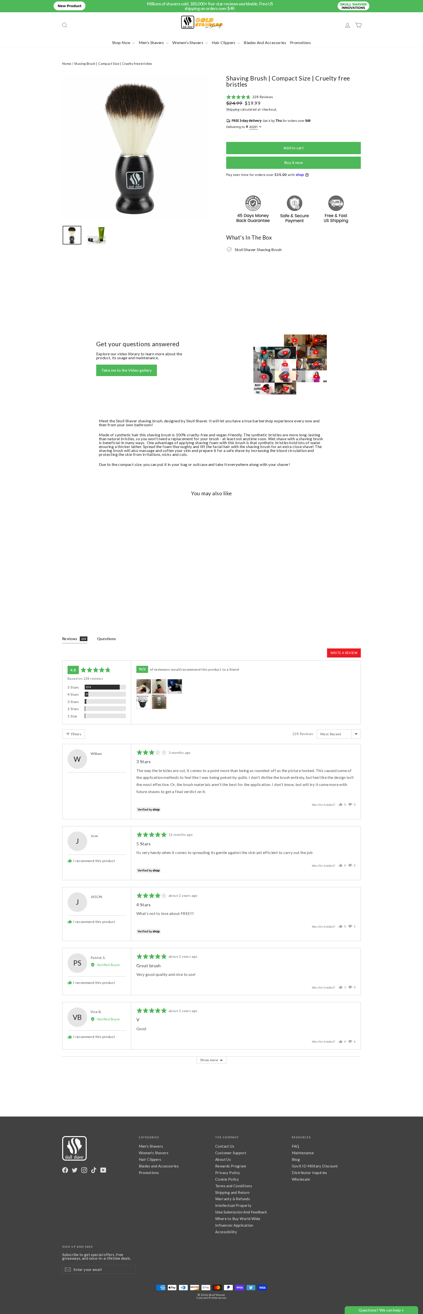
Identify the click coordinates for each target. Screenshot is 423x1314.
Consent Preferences (211, 1298)
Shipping (232, 109)
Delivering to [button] (242, 127)
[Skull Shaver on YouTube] (103, 1170)
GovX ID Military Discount (315, 1166)
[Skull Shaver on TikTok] (94, 1170)
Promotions (300, 42)
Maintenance (303, 1153)
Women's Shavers (188, 42)
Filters (75, 734)
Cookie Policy (227, 1179)
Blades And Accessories (265, 42)
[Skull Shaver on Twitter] (75, 1170)
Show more (209, 1060)
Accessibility (226, 1232)
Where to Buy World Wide (237, 1218)
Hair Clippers (224, 42)
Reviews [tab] (74, 638)
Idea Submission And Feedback (241, 1212)
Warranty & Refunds (232, 1199)
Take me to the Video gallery (126, 370)
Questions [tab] (106, 638)
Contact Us (224, 1146)
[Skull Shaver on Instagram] (84, 1170)
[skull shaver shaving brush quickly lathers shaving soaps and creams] (96, 235)
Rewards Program (230, 1166)
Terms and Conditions (233, 1186)
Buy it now (293, 162)
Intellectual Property (233, 1205)
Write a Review (343, 653)
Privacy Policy (227, 1172)
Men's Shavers (152, 42)
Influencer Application (234, 1225)
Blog (296, 1159)
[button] (249, 97)
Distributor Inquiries (309, 1172)
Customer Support (230, 1153)
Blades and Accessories (159, 1166)
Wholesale (301, 1179)
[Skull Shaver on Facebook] (65, 1170)
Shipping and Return (232, 1192)
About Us (223, 1159)
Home (66, 64)
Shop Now (121, 42)
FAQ (295, 1146)
